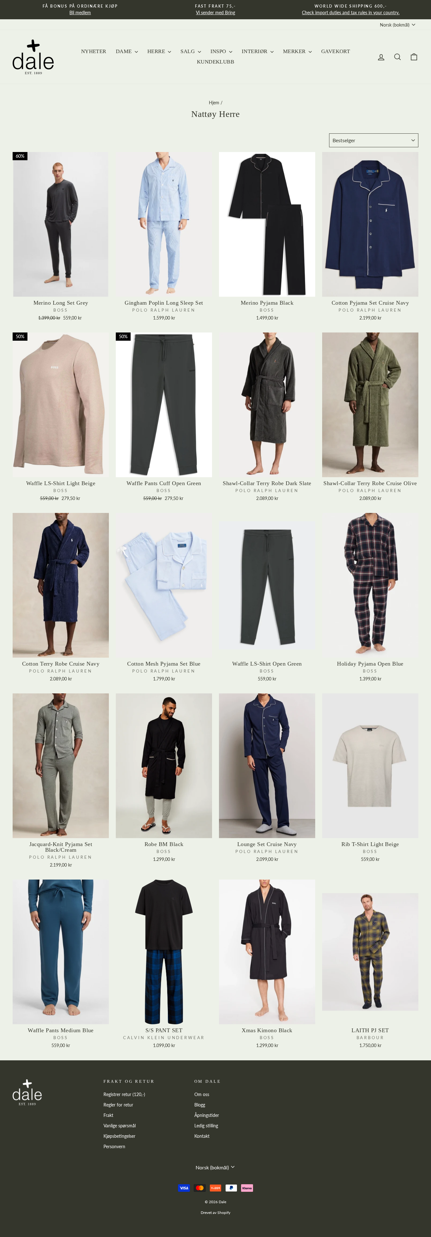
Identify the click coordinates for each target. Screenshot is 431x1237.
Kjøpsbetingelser (119, 1136)
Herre (157, 51)
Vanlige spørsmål (119, 1125)
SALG (188, 51)
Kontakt (202, 1136)
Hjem (214, 102)
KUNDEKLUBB (215, 62)
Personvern (114, 1146)
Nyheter (93, 51)
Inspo (219, 51)
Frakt (108, 1115)
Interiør (255, 51)
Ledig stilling (206, 1125)
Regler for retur (118, 1104)
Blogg (199, 1104)
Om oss (201, 1094)
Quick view (61, 288)
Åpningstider (206, 1115)
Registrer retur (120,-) (124, 1094)
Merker (295, 51)
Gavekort (335, 51)
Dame (124, 51)
